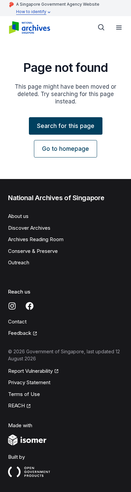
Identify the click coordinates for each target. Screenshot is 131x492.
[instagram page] (12, 306)
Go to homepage (65, 148)
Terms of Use (24, 394)
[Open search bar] (101, 27)
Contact (17, 321)
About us (18, 216)
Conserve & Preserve (33, 251)
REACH (16, 405)
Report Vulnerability (30, 371)
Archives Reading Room (35, 239)
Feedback (19, 333)
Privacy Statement (29, 382)
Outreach (18, 262)
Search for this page (65, 126)
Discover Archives (29, 228)
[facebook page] (30, 306)
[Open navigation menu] (119, 27)
